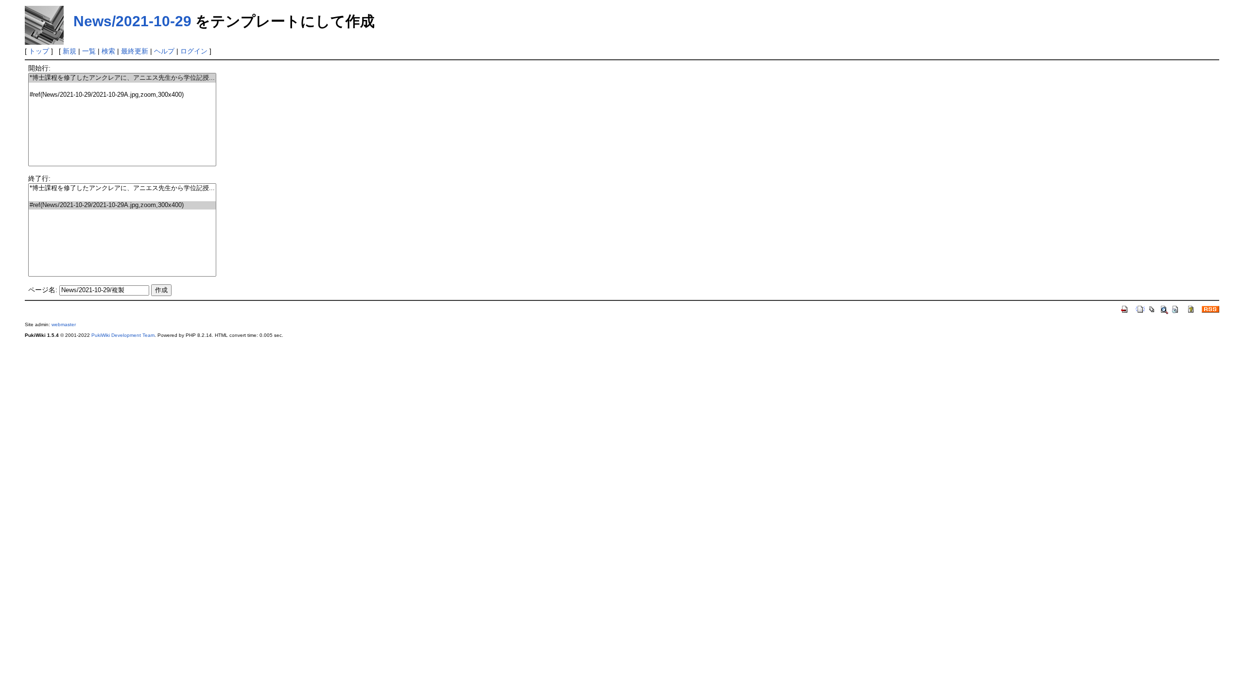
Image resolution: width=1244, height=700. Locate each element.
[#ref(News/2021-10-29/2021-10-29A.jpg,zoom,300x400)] (122, 95)
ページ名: (42, 290)
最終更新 (134, 51)
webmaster (64, 324)
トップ (39, 51)
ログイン (193, 51)
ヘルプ (164, 51)
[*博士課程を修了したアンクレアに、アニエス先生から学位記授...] (122, 78)
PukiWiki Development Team (123, 335)
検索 (108, 51)
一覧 (89, 51)
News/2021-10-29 (132, 21)
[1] (122, 87)
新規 (69, 51)
